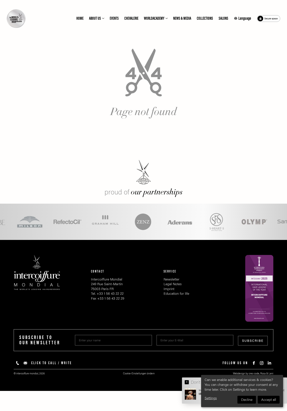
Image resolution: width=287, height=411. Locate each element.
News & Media (182, 18)
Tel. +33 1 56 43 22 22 (107, 293)
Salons (223, 18)
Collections (205, 18)
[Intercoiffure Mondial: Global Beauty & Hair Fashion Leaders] (16, 18)
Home (80, 18)
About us (95, 18)
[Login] (268, 18)
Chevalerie (131, 18)
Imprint (169, 289)
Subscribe (252, 341)
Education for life (176, 293)
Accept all (268, 400)
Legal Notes (173, 284)
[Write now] (25, 363)
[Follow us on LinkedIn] (269, 363)
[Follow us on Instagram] (262, 363)
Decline (246, 400)
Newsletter (171, 279)
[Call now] (17, 363)
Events (114, 18)
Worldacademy (154, 18)
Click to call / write (51, 363)
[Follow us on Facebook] (254, 363)
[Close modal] (187, 382)
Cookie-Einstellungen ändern (139, 373)
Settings (211, 398)
